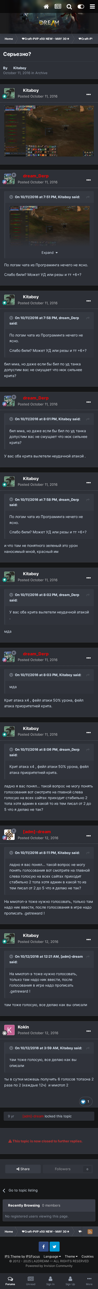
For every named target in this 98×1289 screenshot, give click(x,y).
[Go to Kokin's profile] (9, 1030)
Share (24, 1169)
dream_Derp (69, 318)
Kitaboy (19, 68)
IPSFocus (33, 1256)
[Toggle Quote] (11, 197)
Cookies (88, 1256)
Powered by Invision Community (49, 1266)
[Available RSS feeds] (90, 1231)
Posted (37, 96)
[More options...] (88, 95)
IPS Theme (13, 1256)
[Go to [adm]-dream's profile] (9, 835)
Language (51, 1256)
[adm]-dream (72, 956)
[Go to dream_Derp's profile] (9, 179)
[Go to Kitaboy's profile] (9, 93)
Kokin (23, 1026)
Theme (70, 1256)
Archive (41, 73)
